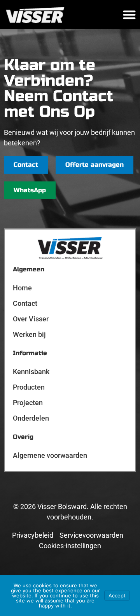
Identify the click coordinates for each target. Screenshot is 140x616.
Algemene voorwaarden (50, 455)
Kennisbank (31, 372)
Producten (29, 387)
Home (22, 288)
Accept (117, 595)
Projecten (28, 403)
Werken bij (29, 334)
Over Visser (31, 319)
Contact (25, 303)
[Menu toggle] (129, 14)
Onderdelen (31, 418)
